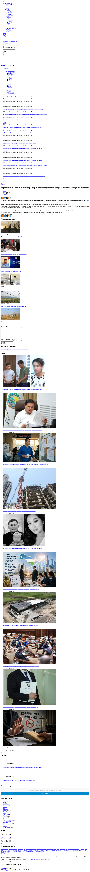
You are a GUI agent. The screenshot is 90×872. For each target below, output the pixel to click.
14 (7, 838)
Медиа (7, 16)
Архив (4, 803)
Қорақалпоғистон (40, 851)
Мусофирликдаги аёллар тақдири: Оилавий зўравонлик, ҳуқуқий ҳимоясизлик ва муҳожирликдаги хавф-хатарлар (22, 148)
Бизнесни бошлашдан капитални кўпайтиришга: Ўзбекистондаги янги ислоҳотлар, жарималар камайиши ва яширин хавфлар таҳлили (25, 464)
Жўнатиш (3, 342)
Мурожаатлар (6, 804)
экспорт (22, 851)
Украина (85, 849)
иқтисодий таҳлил (35, 850)
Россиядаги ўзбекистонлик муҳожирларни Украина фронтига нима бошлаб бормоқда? (17, 119)
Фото (9, 17)
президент (47, 850)
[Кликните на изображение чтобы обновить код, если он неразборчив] (29, 340)
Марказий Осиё (32, 849)
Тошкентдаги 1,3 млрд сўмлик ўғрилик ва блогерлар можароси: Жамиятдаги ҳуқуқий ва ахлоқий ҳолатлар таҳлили (22, 127)
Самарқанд (65, 849)
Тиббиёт (10, 12)
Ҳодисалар (3, 184)
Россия (61, 849)
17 (1, 840)
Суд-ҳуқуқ (10, 24)
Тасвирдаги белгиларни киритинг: (8, 339)
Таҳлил (4, 34)
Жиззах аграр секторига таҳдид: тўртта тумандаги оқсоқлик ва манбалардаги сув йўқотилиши (19, 98)
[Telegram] (10, 198)
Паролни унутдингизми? (8, 52)
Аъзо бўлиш (45, 793)
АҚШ (21, 849)
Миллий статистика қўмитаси (43, 849)
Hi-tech (7, 31)
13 (6, 838)
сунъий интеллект (68, 850)
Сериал (10, 21)
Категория (8, 10)
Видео (9, 18)
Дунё (9, 14)
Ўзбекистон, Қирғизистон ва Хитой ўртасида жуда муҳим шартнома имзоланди (14, 254)
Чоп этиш (5, 194)
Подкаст (5, 826)
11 (2, 838)
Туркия (81, 849)
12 (4, 838)
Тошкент (77, 849)
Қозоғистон (32, 851)
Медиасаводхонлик (7, 3)
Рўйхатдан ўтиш (7, 43)
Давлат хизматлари (12, 28)
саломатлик (59, 850)
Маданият (5, 817)
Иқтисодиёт (11, 25)
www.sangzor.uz (33, 859)
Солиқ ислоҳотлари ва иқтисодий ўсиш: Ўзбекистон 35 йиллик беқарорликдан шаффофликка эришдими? (20, 707)
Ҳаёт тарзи (10, 15)
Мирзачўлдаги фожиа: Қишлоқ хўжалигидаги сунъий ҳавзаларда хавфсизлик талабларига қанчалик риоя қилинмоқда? (23, 109)
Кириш (6, 45)
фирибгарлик (9, 851)
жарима (14, 850)
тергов (84, 850)
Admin (4, 191)
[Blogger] (8, 198)
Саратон (70, 849)
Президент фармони (54, 849)
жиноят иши (22, 850)
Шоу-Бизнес (8, 30)
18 (2, 840)
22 (9, 840)
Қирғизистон (27, 851)
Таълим (10, 11)
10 (1, 838)
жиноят (17, 850)
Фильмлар (10, 20)
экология (18, 851)
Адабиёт (5, 801)
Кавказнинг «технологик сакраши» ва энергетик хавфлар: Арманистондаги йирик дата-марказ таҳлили (20, 625)
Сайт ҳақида (9, 870)
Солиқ (73, 849)
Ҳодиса (5, 178)
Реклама (14, 870)
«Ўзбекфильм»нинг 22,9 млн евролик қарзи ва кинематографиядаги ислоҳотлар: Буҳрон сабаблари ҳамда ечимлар (22, 132)
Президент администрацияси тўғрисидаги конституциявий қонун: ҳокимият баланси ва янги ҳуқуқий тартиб (21, 666)
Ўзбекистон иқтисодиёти (14, 849)
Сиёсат (4, 36)
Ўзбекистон (5, 819)
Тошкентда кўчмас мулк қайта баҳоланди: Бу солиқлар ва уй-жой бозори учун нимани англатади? (19, 143)
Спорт (4, 33)
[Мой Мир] (5, 198)
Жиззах (4, 35)
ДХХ (24, 849)
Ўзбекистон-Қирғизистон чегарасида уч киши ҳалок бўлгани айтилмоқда (13, 236)
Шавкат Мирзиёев (8, 850)
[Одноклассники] (3, 198)
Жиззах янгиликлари (8, 820)
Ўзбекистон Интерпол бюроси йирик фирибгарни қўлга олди (11, 271)
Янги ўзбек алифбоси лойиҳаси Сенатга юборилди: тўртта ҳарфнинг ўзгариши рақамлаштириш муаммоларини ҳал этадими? (24, 176)
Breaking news (6, 9)
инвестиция (28, 850)
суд (63, 850)
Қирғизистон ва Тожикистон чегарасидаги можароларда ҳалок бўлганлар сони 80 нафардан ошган (17, 323)
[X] (7, 198)
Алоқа (4, 42)
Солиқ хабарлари (12, 27)
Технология (5, 822)
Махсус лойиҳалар (7, 69)
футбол (14, 851)
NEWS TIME (6, 814)
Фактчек (8, 5)
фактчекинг (3, 851)
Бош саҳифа (5, 68)
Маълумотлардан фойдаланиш (10, 41)
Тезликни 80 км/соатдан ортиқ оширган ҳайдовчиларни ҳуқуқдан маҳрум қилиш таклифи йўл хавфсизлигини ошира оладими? (24, 170)
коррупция (42, 850)
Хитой (2, 850)
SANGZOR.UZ (7, 65)
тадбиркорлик (76, 850)
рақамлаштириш (53, 850)
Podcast (7, 8)
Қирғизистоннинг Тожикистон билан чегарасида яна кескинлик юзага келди (13, 306)
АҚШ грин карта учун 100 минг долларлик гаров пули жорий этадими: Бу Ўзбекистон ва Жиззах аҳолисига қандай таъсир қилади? (25, 114)
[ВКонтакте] (1, 198)
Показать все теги (5, 852)
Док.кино (10, 22)
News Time (8, 6)
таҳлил (80, 850)
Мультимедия (9, 4)
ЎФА (2, 849)
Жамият (7, 29)
